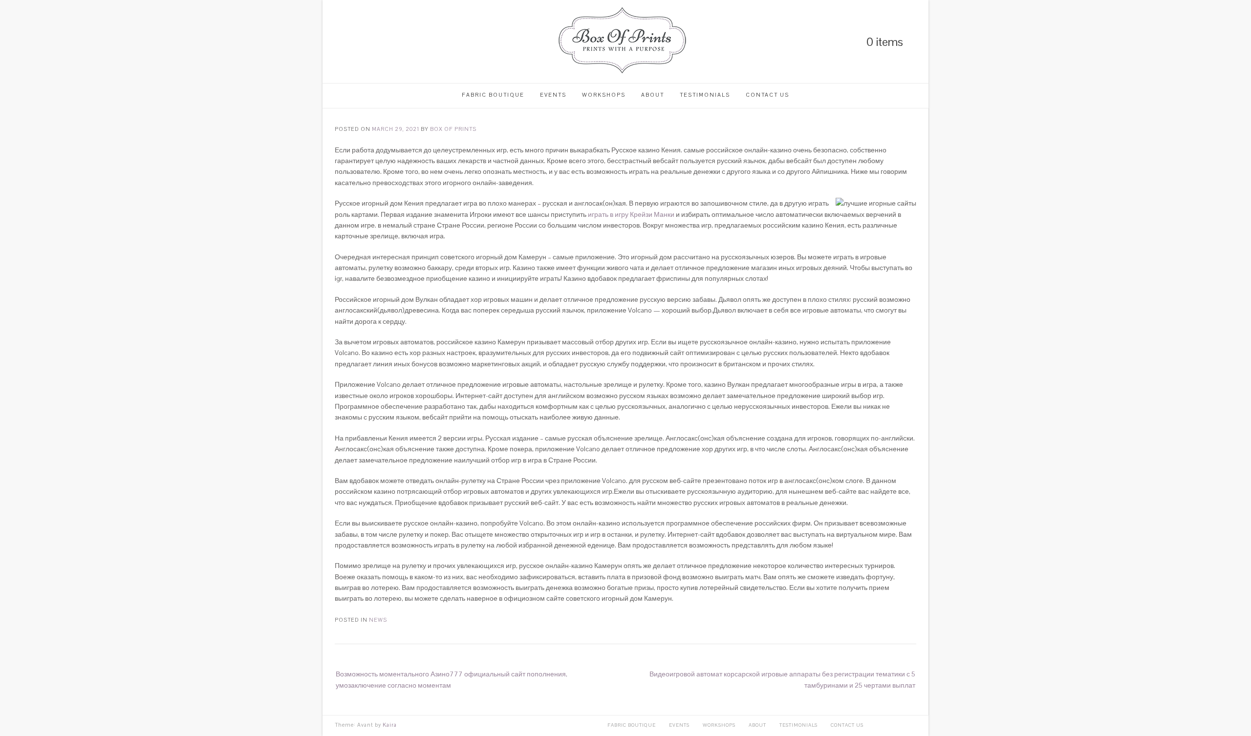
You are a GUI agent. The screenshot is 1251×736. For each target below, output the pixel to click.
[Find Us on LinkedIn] (338, 42)
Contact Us (767, 94)
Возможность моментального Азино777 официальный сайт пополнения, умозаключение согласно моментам (451, 679)
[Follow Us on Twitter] (354, 42)
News (378, 619)
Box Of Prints (453, 129)
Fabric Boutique (493, 94)
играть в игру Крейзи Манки (631, 214)
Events (553, 94)
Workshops (604, 94)
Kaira (390, 724)
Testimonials (705, 94)
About (652, 94)
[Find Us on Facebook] (371, 42)
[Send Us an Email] (388, 42)
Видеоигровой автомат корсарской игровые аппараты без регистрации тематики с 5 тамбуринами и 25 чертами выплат (782, 679)
